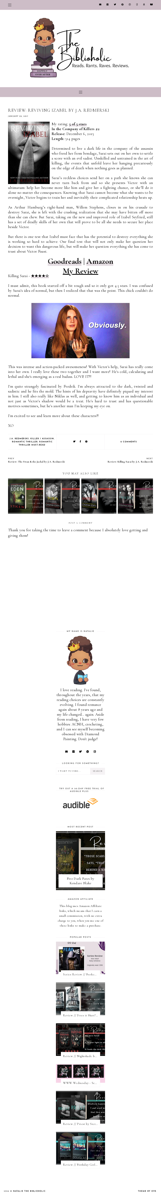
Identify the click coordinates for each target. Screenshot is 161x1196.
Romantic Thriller (25, 442)
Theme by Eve (147, 1191)
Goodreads (65, 261)
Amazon (99, 261)
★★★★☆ (40, 276)
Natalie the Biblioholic (29, 1191)
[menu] (9, 5)
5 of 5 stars (78, 124)
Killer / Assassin (42, 439)
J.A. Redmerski (19, 439)
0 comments (129, 442)
